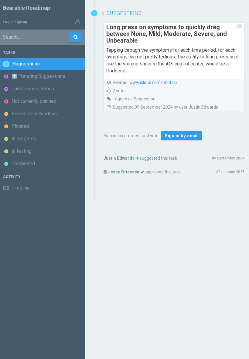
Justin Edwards (119, 158)
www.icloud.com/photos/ (153, 82)
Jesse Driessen (123, 171)
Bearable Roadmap (26, 8)
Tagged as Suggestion (134, 98)
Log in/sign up (15, 22)
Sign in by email (182, 135)
